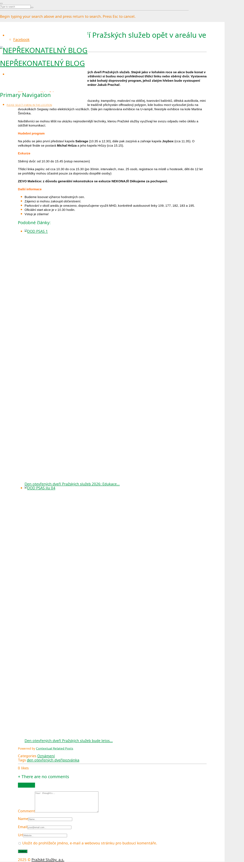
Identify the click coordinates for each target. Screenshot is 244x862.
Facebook (21, 39)
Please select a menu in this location (29, 105)
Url (20, 834)
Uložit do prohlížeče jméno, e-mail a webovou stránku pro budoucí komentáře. (89, 842)
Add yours (26, 785)
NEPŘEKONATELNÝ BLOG (42, 63)
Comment (26, 810)
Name (23, 818)
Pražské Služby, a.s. (48, 859)
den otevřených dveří (45, 759)
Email (22, 826)
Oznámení (46, 755)
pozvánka (71, 759)
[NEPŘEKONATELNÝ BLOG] (43, 50)
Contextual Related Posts (54, 748)
